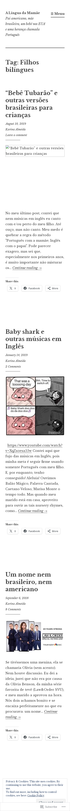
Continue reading (27, 268)
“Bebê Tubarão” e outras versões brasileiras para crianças (31, 104)
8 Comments (13, 609)
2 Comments (13, 366)
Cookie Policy (35, 795)
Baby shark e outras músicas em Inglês (33, 339)
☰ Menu (58, 14)
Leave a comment (16, 135)
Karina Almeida (15, 129)
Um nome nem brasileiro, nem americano (28, 582)
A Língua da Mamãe (22, 13)
